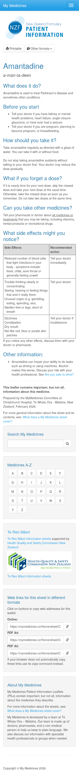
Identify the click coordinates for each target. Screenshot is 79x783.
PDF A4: (13, 632)
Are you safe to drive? (59, 374)
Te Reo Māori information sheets (29, 538)
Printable (15, 48)
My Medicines (14, 5)
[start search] (67, 444)
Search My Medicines (25, 434)
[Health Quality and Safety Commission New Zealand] (39, 561)
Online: (12, 619)
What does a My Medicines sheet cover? (34, 711)
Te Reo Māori (18, 532)
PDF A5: (13, 646)
